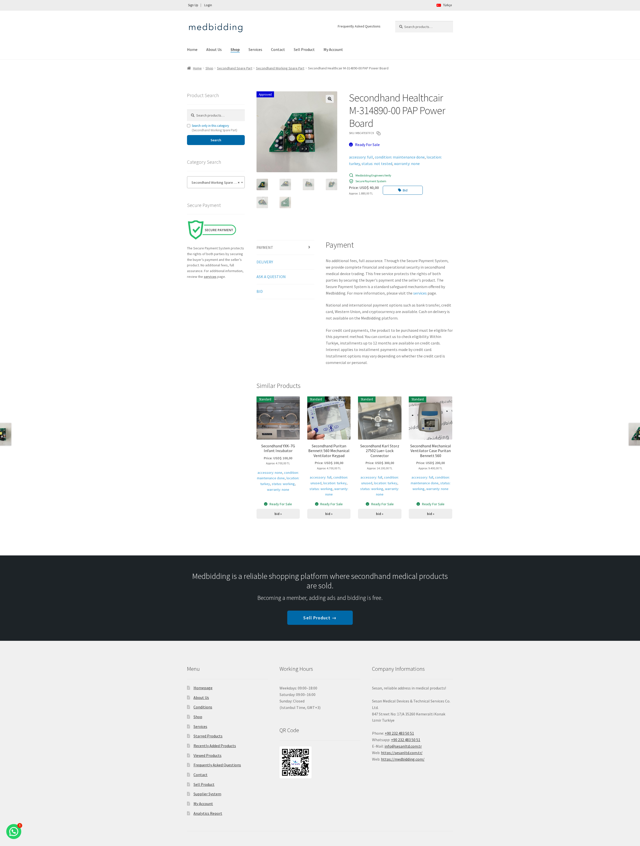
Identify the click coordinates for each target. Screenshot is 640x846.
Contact (278, 49)
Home (192, 49)
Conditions (203, 706)
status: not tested (377, 163)
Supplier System (207, 793)
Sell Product (304, 49)
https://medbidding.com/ (402, 759)
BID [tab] (259, 291)
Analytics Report (208, 813)
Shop (235, 49)
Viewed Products (208, 755)
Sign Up (193, 5)
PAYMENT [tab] (264, 247)
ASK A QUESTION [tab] (271, 276)
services (420, 293)
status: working (283, 484)
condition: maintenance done (400, 157)
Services (255, 49)
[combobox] (216, 182)
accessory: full (361, 157)
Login (208, 5)
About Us (214, 49)
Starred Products (208, 735)
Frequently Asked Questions (359, 26)
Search (215, 140)
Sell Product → (319, 618)
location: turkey (334, 483)
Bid (405, 190)
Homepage (203, 687)
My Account (333, 49)
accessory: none (270, 472)
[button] (330, 99)
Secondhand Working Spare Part (280, 68)
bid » (278, 513)
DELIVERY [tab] (264, 261)
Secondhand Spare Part (234, 68)
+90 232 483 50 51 (405, 739)
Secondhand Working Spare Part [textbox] (214, 182)
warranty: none (407, 163)
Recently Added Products (215, 745)
